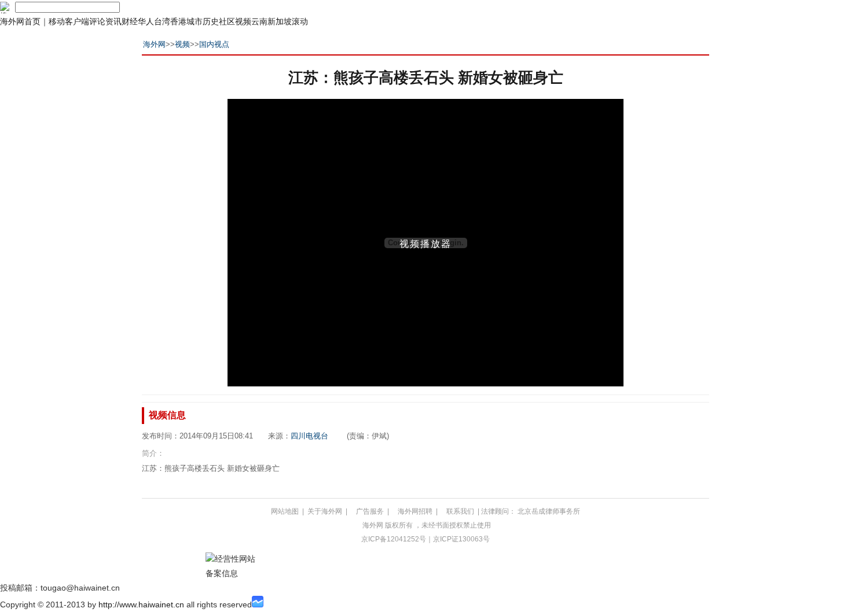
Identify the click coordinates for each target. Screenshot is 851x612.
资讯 (113, 21)
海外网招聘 (415, 511)
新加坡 (279, 21)
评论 (97, 21)
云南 (259, 21)
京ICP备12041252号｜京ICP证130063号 (425, 539)
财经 (130, 21)
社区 (227, 21)
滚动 (300, 21)
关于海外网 (324, 511)
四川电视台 (309, 436)
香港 (178, 21)
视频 (243, 21)
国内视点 (214, 44)
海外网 (154, 44)
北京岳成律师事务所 (549, 511)
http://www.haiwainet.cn (141, 604)
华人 (146, 21)
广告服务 (370, 511)
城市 (194, 21)
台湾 (162, 21)
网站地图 (285, 511)
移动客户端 (69, 21)
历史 (211, 21)
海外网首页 (20, 21)
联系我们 (460, 511)
